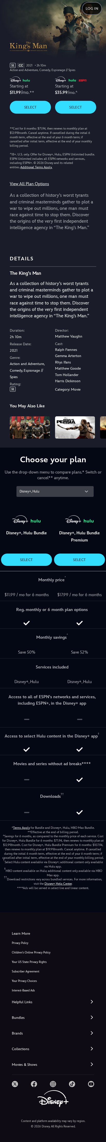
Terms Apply (21, 828)
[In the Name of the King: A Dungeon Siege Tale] (30, 427)
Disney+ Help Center (58, 883)
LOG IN (92, 8)
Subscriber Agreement (25, 971)
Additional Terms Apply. (36, 167)
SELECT (30, 107)
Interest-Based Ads (23, 990)
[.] (15, 1084)
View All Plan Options (29, 183)
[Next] (97, 426)
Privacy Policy (20, 943)
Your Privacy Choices (24, 981)
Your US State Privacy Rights (29, 962)
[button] (53, 1002)
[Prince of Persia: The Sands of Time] (75, 427)
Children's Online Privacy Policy (31, 952)
